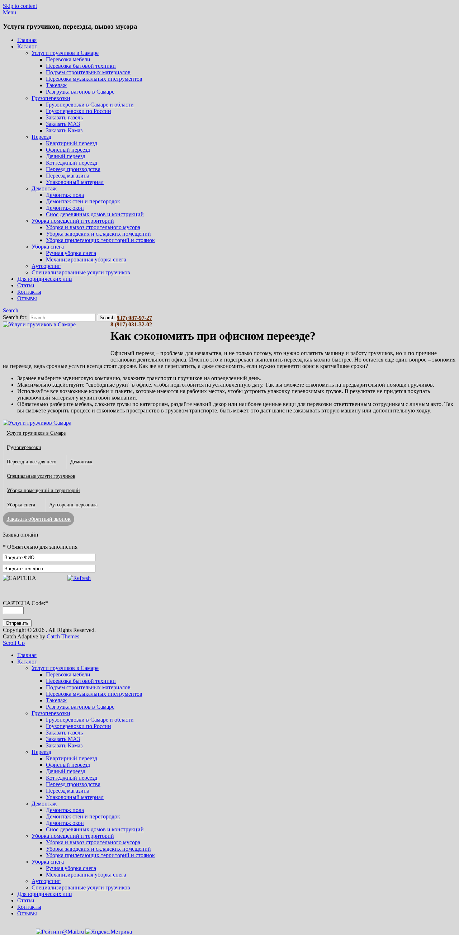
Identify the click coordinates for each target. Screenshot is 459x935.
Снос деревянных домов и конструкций (95, 214)
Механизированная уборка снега (86, 259)
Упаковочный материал (75, 182)
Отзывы (27, 298)
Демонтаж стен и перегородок (83, 201)
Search (10, 310)
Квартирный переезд (71, 143)
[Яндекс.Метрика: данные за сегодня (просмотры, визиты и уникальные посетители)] (108, 932)
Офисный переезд (68, 150)
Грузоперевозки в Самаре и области (90, 104)
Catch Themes (63, 636)
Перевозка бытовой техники (81, 66)
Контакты (29, 292)
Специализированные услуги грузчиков (81, 272)
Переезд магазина (67, 176)
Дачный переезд (65, 156)
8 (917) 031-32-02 (131, 324)
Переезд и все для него (31, 461)
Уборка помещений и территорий (73, 221)
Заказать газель (64, 117)
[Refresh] (79, 578)
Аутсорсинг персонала (73, 504)
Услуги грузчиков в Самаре (65, 53)
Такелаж (56, 85)
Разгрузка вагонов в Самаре (80, 92)
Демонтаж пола (65, 195)
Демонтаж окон (65, 208)
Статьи (25, 285)
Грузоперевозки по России (78, 111)
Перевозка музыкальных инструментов (94, 79)
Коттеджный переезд (71, 163)
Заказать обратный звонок (38, 519)
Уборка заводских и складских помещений (98, 234)
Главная (27, 40)
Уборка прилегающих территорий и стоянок (100, 240)
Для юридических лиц (44, 279)
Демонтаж (44, 188)
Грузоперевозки (51, 98)
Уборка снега (48, 247)
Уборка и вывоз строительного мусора (93, 227)
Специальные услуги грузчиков (41, 476)
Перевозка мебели (68, 59)
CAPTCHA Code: (25, 603)
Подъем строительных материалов (88, 72)
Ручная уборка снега (71, 253)
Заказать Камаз (64, 130)
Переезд (41, 137)
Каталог (27, 46)
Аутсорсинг (46, 266)
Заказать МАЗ (63, 124)
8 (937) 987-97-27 (131, 318)
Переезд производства (73, 169)
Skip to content (20, 6)
